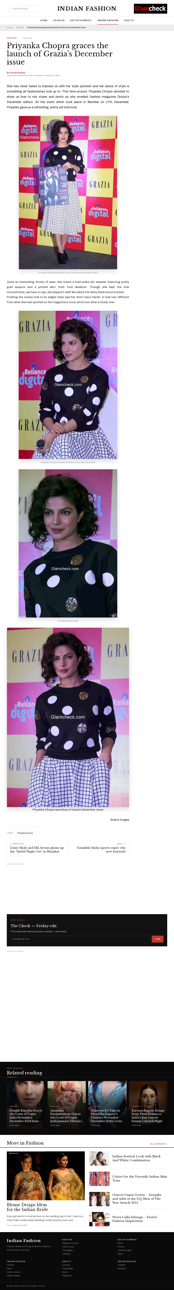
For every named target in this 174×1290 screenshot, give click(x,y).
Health (129, 20)
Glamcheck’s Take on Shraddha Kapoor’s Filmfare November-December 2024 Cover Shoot (106, 1117)
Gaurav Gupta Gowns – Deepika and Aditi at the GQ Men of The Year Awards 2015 (136, 1199)
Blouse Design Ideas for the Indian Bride (27, 1207)
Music (120, 1254)
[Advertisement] (87, 887)
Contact (121, 1265)
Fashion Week (13, 1276)
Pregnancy (67, 1276)
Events (121, 1247)
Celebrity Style (141, 1106)
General (66, 1265)
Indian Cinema (14, 1272)
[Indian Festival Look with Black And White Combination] (99, 1158)
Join (157, 939)
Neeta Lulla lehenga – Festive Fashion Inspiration (134, 1219)
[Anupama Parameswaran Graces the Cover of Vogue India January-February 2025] (67, 1105)
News (120, 1243)
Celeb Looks (68, 1247)
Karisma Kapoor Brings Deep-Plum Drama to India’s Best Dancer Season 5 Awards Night (148, 1116)
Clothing (66, 1254)
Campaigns (67, 1250)
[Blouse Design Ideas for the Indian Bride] (46, 1175)
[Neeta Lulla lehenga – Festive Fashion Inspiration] (99, 1219)
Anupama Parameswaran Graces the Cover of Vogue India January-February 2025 (66, 1117)
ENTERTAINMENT (81, 20)
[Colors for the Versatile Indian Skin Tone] (99, 1179)
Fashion (59, 20)
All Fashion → (158, 1144)
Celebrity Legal (124, 1250)
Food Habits (67, 1269)
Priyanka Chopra (25, 833)
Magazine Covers (70, 1243)
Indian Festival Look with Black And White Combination (136, 1158)
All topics (122, 1269)
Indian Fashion (87, 8)
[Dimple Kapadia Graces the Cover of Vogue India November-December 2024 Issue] (26, 1105)
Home (44, 20)
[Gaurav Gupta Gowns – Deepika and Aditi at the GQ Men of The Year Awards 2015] (99, 1199)
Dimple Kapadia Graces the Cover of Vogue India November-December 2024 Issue (26, 1116)
